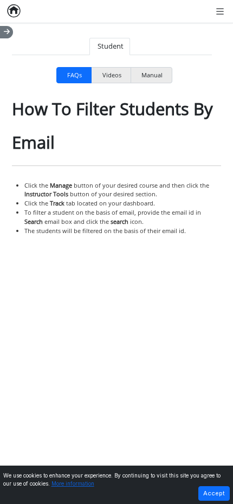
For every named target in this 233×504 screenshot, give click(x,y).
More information (72, 484)
